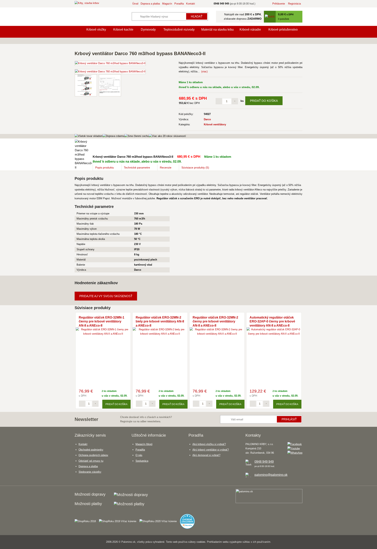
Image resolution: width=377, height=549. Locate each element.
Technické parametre (137, 167)
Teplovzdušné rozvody (179, 29)
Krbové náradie (250, 29)
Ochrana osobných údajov (93, 455)
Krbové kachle (123, 29)
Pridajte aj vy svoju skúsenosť (105, 296)
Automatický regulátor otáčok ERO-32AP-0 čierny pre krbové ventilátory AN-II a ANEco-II (272, 321)
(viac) (204, 71)
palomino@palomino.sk (270, 474)
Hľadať (196, 16)
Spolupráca (141, 460)
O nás (138, 455)
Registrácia (294, 3)
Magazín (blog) (143, 444)
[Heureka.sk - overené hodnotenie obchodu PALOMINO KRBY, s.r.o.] (189, 519)
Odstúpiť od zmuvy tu (91, 460)
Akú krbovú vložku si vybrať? (209, 444)
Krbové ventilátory (215, 124)
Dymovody (148, 29)
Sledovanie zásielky (90, 471)
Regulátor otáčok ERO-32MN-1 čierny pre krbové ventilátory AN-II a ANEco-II (101, 321)
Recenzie (165, 167)
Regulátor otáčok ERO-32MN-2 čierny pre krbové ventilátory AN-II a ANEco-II (215, 321)
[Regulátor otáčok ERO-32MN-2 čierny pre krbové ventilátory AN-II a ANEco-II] (217, 333)
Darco (207, 119)
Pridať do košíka (264, 100)
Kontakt (190, 3)
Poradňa (179, 3)
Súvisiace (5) (195, 167)
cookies (201, 541)
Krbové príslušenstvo (283, 29)
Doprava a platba (150, 3)
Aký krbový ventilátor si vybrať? (210, 449)
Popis (104, 167)
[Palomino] (78, 32)
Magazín (167, 3)
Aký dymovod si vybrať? (206, 455)
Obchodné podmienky (91, 449)
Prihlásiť (289, 419)
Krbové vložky (96, 29)
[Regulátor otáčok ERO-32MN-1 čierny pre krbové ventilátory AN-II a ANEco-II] (103, 333)
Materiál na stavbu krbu (217, 29)
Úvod (135, 3)
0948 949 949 (264, 461)
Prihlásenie (278, 3)
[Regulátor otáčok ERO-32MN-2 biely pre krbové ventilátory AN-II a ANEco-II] (160, 333)
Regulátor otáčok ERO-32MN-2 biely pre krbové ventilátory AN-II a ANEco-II (160, 321)
